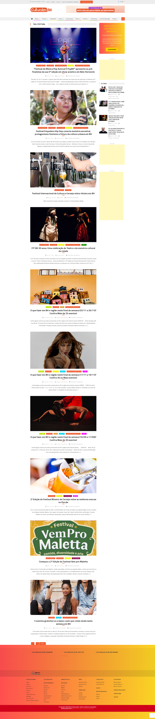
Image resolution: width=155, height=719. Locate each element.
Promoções (46, 702)
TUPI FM (116, 697)
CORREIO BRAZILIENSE (119, 690)
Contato (53, 2)
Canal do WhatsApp (105, 19)
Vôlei (62, 692)
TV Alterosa (117, 679)
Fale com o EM (29, 698)
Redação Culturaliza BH (61, 317)
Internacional (29, 688)
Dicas (62, 307)
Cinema (45, 690)
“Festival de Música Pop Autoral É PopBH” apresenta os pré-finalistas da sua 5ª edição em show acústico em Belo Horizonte (63, 70)
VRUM (80, 679)
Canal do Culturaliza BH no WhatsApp (70, 2)
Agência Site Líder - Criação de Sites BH (83, 708)
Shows (36, 19)
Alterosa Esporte (118, 686)
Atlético (63, 688)
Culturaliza (50, 65)
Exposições (53, 19)
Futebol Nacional (65, 694)
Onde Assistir (64, 700)
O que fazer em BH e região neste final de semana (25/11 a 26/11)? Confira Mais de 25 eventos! (63, 312)
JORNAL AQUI (82, 690)
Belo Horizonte (41, 65)
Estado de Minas (31, 679)
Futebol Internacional (66, 696)
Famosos (46, 686)
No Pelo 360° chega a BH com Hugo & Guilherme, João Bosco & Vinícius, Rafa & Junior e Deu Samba (116, 89)
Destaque (68, 190)
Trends (45, 694)
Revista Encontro (101, 691)
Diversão (71, 65)
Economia (28, 686)
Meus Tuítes (65, 656)
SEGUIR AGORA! (112, 49)
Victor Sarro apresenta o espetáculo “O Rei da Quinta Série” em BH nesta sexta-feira (116, 131)
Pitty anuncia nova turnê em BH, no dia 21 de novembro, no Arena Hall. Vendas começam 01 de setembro (116, 105)
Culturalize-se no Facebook (42, 652)
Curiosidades (82, 699)
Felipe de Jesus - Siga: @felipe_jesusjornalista (113, 97)
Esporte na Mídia (65, 698)
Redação (61, 197)
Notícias (81, 686)
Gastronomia (69, 19)
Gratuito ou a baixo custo (82, 65)
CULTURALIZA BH (48, 679)
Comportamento (48, 696)
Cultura (27, 692)
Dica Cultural (60, 128)
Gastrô (97, 698)
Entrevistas (94, 19)
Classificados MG (83, 682)
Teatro (60, 19)
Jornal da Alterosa (118, 684)
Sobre (48, 2)
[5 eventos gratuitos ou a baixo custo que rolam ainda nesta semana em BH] (63, 597)
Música (75, 496)
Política (28, 684)
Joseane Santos (61, 76)
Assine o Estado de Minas (32, 700)
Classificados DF (82, 684)
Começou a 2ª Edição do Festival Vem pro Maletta (63, 561)
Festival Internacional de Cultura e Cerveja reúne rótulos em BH (63, 193)
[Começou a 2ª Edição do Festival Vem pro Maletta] (63, 538)
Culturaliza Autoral (61, 65)
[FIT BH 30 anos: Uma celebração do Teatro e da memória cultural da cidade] (63, 224)
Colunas (85, 19)
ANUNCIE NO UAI (65, 679)
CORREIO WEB (117, 693)
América (63, 686)
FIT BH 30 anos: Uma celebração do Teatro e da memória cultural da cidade (63, 250)
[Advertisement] (112, 70)
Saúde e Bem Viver (30, 694)
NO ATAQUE (64, 683)
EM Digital (28, 696)
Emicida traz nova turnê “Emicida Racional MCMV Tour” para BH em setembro (116, 118)
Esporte (81, 695)
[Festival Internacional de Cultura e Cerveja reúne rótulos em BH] (63, 169)
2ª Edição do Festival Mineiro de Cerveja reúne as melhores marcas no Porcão (63, 501)
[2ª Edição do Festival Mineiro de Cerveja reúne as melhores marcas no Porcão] (63, 475)
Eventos (44, 19)
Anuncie (58, 2)
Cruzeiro (63, 690)
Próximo (42, 643)
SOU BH (98, 688)
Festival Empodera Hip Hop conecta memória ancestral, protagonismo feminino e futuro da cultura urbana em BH (63, 133)
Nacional (28, 690)
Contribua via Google (86, 2)
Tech (45, 700)
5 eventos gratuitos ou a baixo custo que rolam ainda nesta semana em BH (63, 622)
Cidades (81, 693)
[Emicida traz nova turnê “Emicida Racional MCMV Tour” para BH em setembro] (103, 118)
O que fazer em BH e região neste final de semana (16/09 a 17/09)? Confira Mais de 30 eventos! (63, 438)
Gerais (27, 682)
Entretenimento (49, 683)
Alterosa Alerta (117, 682)
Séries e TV (46, 688)
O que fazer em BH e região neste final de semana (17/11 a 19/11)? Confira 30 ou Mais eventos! (63, 376)
